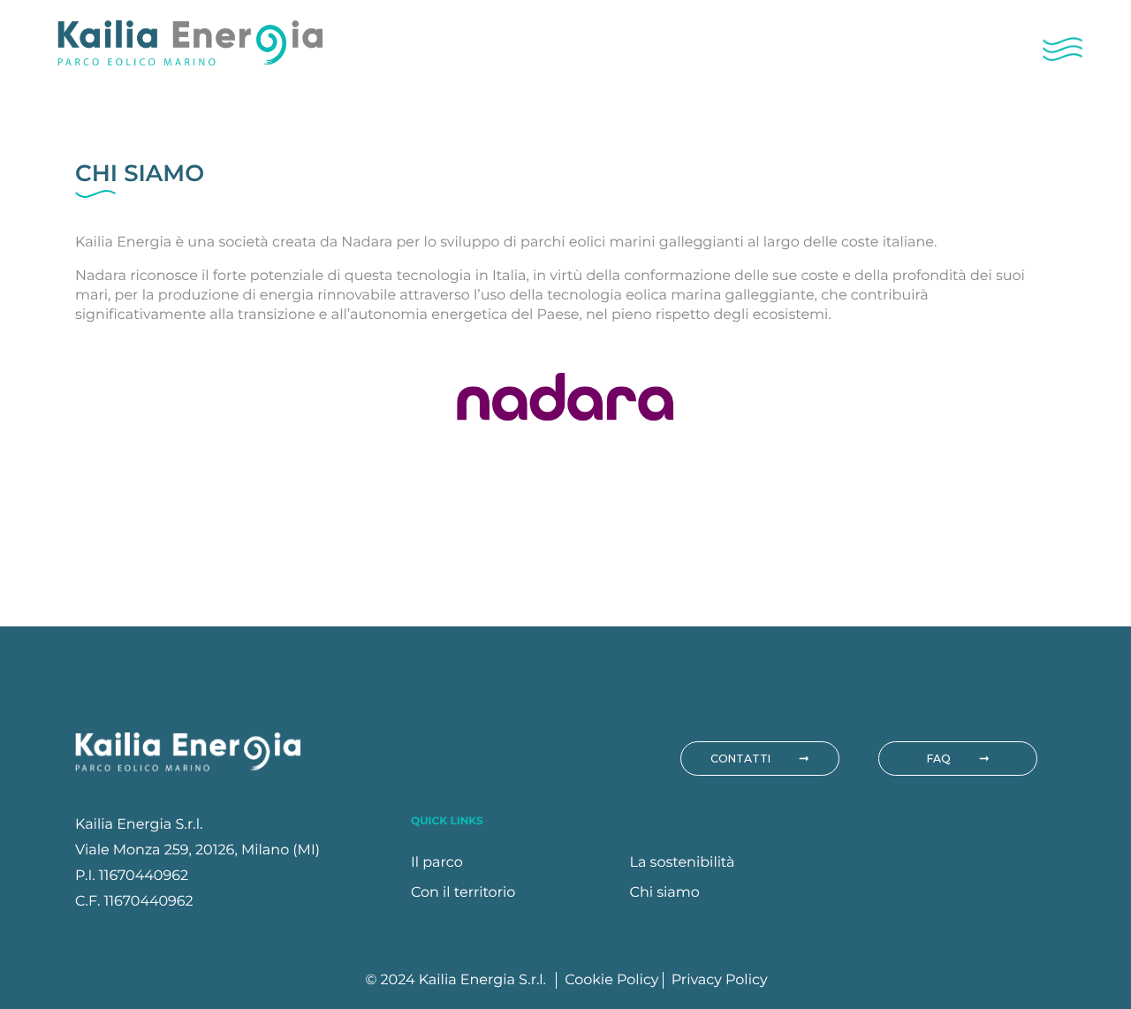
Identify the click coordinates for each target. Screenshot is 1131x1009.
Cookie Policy (614, 980)
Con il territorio (463, 892)
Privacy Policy (720, 980)
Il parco (437, 862)
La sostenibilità (682, 862)
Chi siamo (665, 892)
